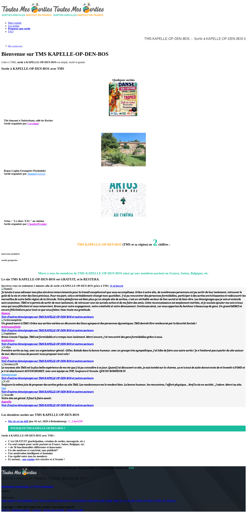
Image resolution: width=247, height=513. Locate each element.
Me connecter (15, 46)
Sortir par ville (74, 510)
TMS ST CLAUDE (124, 500)
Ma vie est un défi (18, 421)
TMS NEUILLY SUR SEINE (69, 500)
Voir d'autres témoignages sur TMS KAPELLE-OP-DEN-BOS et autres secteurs (47, 317)
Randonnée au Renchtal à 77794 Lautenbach (27, 486)
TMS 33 (150, 500)
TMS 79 (140, 500)
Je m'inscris (116, 285)
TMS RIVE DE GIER (99, 500)
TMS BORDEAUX (27, 500)
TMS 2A (161, 500)
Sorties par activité (53, 510)
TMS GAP (45, 500)
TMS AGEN (8, 500)
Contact (36, 510)
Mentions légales (20, 510)
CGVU (5, 510)
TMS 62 (171, 500)
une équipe (28, 459)
